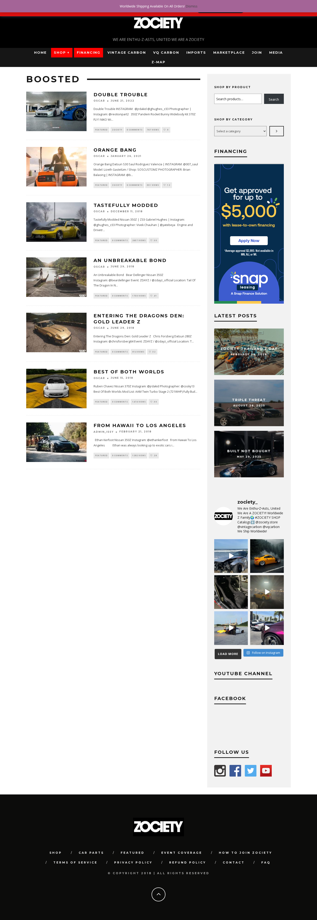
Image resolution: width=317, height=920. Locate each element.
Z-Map (158, 62)
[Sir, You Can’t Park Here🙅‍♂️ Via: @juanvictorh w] (231, 556)
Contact (234, 862)
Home (40, 52)
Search (274, 99)
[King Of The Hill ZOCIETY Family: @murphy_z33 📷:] (267, 556)
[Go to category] (276, 131)
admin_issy (104, 431)
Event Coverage (181, 852)
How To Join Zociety (245, 852)
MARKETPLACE (229, 52)
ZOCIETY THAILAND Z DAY (249, 349)
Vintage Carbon (126, 52)
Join (257, 52)
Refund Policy (187, 862)
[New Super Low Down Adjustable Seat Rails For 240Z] (231, 592)
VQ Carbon (166, 52)
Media (276, 52)
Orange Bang (115, 150)
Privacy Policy (133, 862)
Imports (196, 52)
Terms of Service (75, 862)
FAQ (266, 862)
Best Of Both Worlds (129, 372)
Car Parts (91, 852)
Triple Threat (249, 400)
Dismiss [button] (191, 6)
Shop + (62, 52)
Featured (101, 129)
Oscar (99, 100)
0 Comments (134, 129)
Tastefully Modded (126, 205)
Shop (55, 852)
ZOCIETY (117, 129)
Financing (88, 52)
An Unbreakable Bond (130, 260)
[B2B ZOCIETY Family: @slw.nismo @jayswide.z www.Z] (267, 628)
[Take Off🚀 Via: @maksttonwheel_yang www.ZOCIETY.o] (231, 628)
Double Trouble (121, 94)
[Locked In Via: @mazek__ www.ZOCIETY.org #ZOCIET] (267, 592)
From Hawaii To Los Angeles (140, 425)
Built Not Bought (249, 451)
